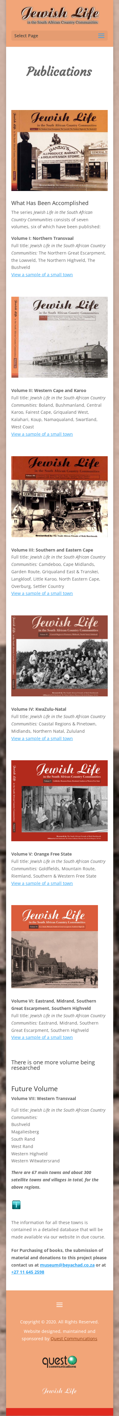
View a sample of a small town (42, 274)
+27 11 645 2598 (27, 1272)
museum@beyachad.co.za (67, 1265)
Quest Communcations (74, 1338)
